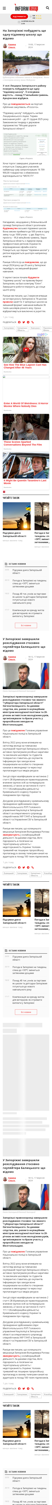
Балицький (9, 873)
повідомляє (18, 730)
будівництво (10, 228)
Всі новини (26, 625)
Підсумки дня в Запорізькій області (14, 534)
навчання (35, 328)
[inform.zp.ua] (26, 8)
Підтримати (19, 16)
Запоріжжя (9, 328)
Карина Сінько (12, 46)
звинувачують (11, 834)
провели (8, 301)
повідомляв (32, 262)
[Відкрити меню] (4, 8)
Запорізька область (22, 329)
